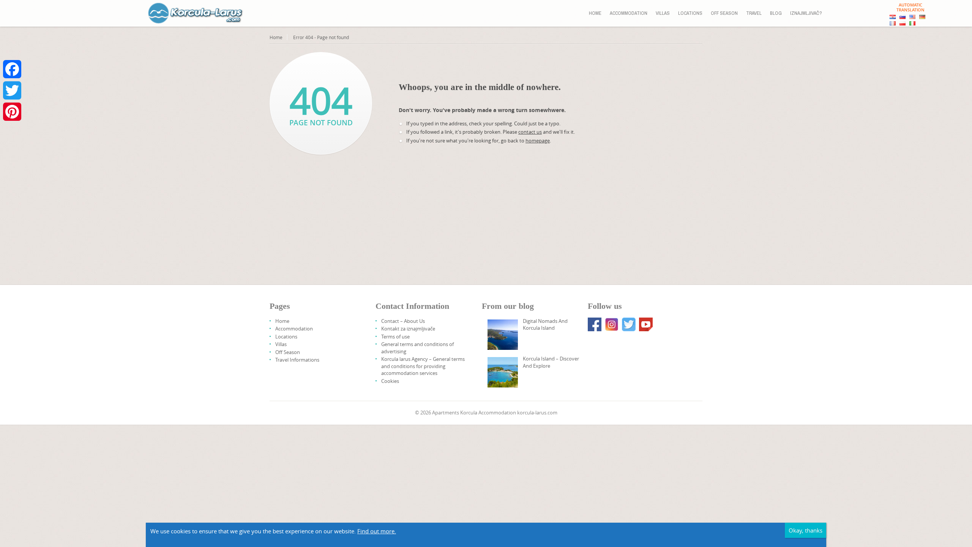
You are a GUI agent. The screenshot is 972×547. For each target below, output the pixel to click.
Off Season (724, 13)
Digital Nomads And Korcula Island (545, 324)
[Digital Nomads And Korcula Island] (503, 334)
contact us (530, 131)
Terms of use (395, 336)
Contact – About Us (403, 321)
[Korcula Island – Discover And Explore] (503, 372)
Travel (754, 13)
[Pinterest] (12, 111)
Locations (690, 13)
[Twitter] (12, 90)
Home (595, 13)
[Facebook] (12, 69)
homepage (537, 140)
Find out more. (376, 531)
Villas (663, 13)
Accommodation (628, 13)
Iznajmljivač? (806, 13)
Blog (776, 13)
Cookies (390, 381)
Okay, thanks (805, 530)
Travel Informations (297, 359)
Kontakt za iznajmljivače (408, 328)
